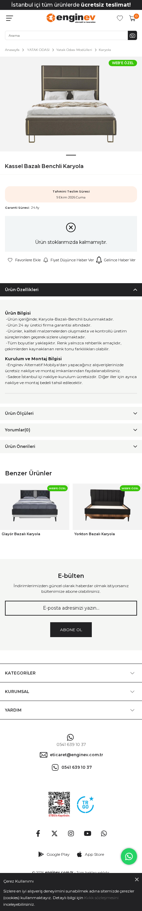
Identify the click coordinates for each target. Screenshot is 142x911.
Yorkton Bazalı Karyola (94, 534)
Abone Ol (71, 629)
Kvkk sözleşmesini (101, 897)
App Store (94, 854)
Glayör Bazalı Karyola (21, 534)
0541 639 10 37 (71, 744)
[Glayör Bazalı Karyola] (34, 507)
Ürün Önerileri (20, 446)
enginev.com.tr (59, 872)
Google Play (58, 854)
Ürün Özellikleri (22, 289)
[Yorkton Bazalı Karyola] (107, 507)
